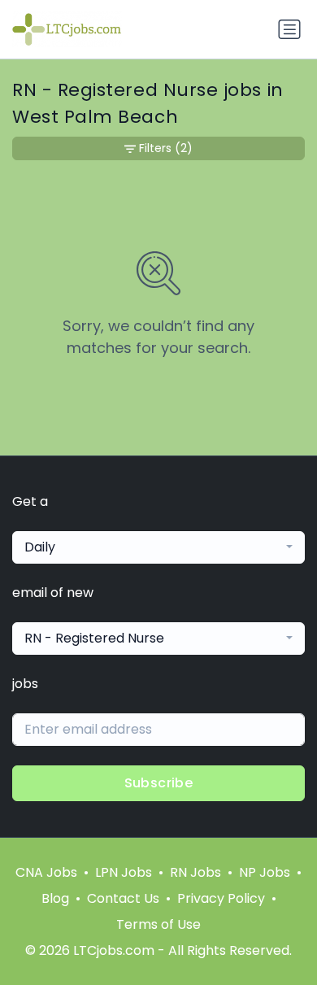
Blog (55, 898)
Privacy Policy (221, 898)
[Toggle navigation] (289, 29)
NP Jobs (264, 872)
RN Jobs (195, 872)
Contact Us (123, 898)
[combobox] (158, 547)
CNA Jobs (46, 872)
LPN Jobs (123, 872)
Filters (166, 148)
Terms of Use (158, 924)
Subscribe (158, 783)
